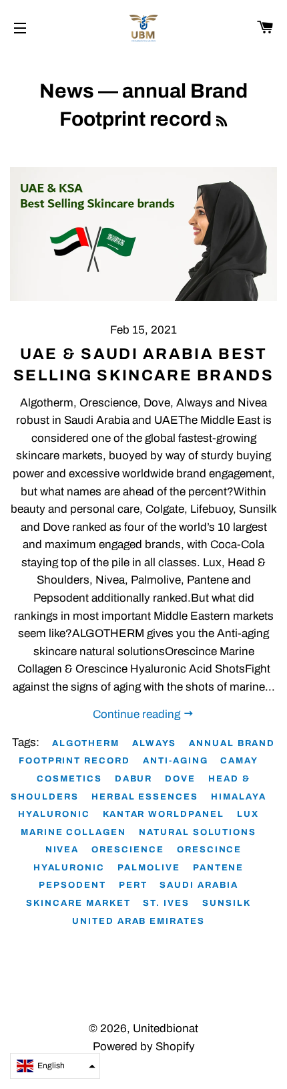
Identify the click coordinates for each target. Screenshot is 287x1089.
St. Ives (166, 903)
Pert (133, 885)
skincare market (78, 903)
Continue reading (138, 714)
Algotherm (86, 743)
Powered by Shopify (144, 1046)
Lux (248, 814)
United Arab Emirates (138, 921)
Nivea (62, 849)
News (66, 91)
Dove (180, 778)
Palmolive (148, 867)
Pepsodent (72, 885)
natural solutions (197, 832)
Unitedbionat (165, 1028)
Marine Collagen (73, 832)
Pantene (218, 867)
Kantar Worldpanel (163, 814)
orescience (127, 849)
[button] (55, 1066)
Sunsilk (226, 903)
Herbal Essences (144, 797)
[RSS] (222, 121)
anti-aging (175, 760)
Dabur (134, 778)
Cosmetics (69, 778)
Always (154, 743)
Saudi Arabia (199, 885)
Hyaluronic (54, 814)
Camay (239, 760)
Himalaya (238, 797)
